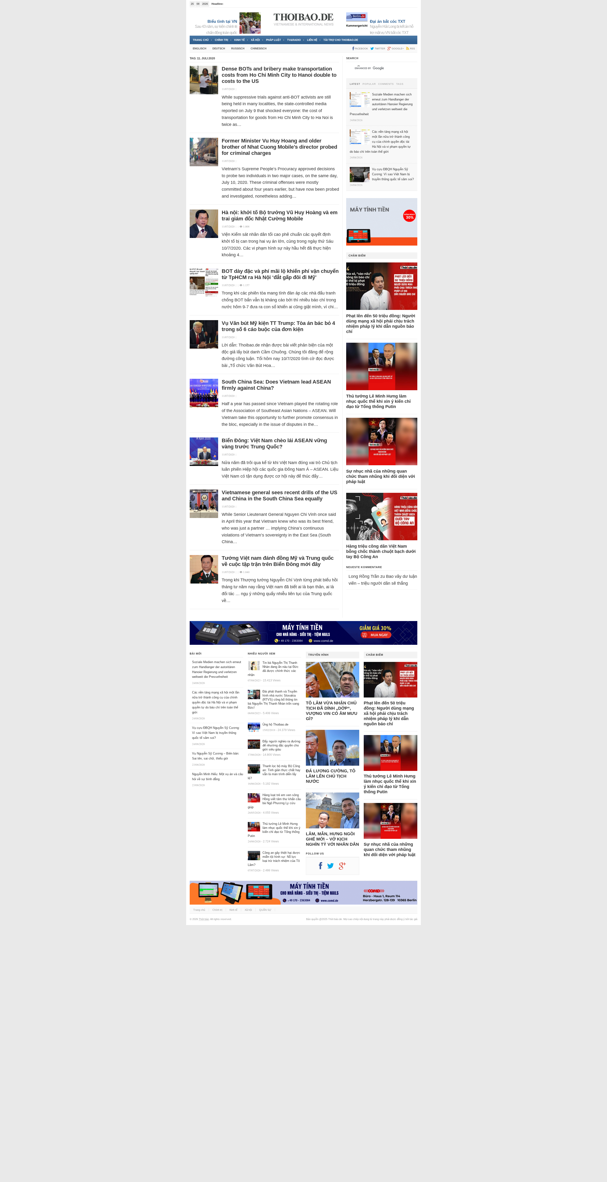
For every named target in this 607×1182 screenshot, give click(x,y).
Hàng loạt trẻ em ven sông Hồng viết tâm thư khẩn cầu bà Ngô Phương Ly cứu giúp (274, 801)
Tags (400, 84)
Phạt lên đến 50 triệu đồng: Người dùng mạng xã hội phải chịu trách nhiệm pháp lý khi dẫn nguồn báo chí (380, 323)
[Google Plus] (345, 867)
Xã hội (255, 39)
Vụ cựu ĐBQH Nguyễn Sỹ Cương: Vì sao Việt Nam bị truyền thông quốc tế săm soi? (216, 733)
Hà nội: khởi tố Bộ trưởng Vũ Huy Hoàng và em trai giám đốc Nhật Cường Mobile (280, 215)
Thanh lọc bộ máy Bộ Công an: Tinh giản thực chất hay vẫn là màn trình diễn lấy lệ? (274, 772)
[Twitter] (333, 867)
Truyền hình (318, 654)
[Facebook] (323, 867)
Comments (386, 84)
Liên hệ (312, 39)
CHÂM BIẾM (357, 255)
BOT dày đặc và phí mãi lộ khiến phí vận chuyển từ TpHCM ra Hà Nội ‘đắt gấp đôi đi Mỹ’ (280, 274)
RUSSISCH (237, 48)
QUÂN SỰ (265, 909)
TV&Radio (294, 39)
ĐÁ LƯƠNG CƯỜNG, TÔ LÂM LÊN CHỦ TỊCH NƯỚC (330, 776)
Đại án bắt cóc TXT (387, 21)
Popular (369, 84)
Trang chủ (201, 39)
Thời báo (204, 919)
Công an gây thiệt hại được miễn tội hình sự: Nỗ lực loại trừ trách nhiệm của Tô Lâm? (274, 859)
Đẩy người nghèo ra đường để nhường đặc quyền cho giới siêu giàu (281, 745)
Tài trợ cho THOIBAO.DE (340, 39)
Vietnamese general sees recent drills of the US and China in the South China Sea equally (279, 495)
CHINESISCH (259, 48)
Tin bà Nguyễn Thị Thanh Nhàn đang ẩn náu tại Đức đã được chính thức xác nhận (273, 669)
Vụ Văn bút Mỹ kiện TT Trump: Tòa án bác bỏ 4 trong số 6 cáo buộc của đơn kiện (278, 326)
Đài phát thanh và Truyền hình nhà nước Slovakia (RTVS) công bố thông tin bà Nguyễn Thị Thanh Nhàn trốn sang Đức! (273, 699)
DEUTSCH (218, 48)
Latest (355, 84)
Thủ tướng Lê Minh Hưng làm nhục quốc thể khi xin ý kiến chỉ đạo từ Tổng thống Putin (378, 401)
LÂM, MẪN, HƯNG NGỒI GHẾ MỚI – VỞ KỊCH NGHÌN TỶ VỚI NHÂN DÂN (332, 839)
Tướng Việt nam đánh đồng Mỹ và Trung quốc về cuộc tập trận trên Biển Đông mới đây (278, 561)
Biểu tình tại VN (222, 21)
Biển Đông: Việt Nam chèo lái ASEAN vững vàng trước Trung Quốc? (274, 443)
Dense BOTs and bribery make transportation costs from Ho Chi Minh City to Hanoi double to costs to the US (279, 75)
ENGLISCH (199, 48)
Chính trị (221, 39)
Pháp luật (273, 39)
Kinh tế (239, 39)
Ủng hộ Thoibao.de (275, 724)
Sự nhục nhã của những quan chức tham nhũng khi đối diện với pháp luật (380, 476)
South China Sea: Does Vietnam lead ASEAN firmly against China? (276, 385)
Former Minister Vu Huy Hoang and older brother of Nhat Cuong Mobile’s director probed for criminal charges (279, 147)
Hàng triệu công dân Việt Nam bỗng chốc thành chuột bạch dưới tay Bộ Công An (381, 551)
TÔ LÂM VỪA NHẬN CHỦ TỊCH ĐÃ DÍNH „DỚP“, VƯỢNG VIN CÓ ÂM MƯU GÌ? (331, 711)
